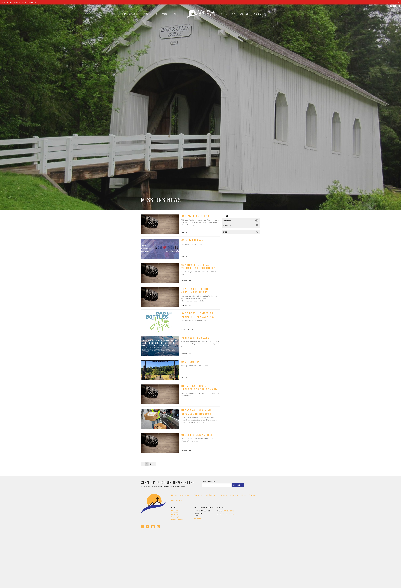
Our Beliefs (175, 517)
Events (147, 14)
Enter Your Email (208, 481)
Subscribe (238, 485)
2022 (240, 232)
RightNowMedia (177, 519)
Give (234, 14)
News (175, 14)
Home (123, 14)
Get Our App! (258, 14)
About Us (134, 14)
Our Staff (174, 513)
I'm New (174, 515)
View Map (198, 518)
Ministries (162, 14)
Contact (244, 14)
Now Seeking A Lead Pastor (25, 2)
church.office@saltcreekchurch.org (229, 514)
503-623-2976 (228, 511)
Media (224, 14)
